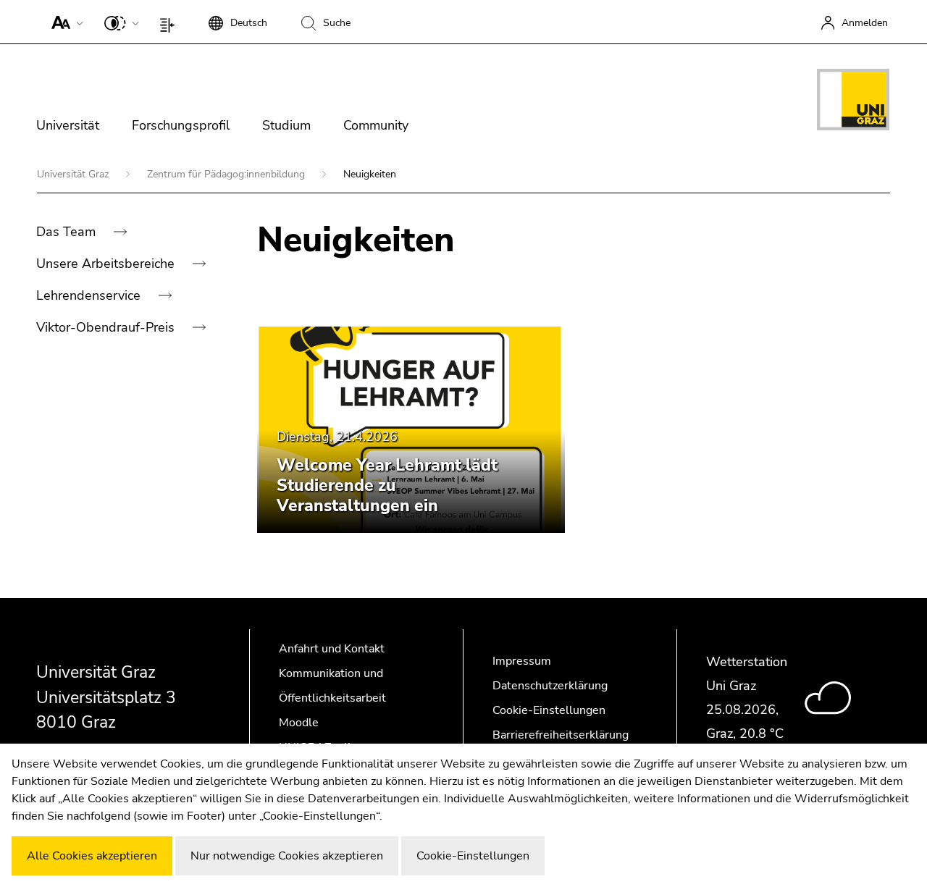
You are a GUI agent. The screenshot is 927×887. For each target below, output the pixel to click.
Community (375, 125)
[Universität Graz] (853, 102)
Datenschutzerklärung (550, 686)
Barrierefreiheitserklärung (560, 735)
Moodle (299, 723)
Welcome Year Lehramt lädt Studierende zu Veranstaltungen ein (387, 485)
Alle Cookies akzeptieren (92, 856)
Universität (67, 125)
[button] (64, 21)
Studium (286, 125)
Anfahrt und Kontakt (332, 649)
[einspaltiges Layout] (170, 21)
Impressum (521, 661)
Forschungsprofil (181, 125)
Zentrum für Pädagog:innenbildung (227, 174)
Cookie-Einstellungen (548, 710)
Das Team (67, 231)
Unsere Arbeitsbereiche (107, 263)
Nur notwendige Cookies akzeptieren (286, 856)
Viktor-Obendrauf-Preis (107, 327)
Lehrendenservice (90, 295)
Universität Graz (74, 174)
